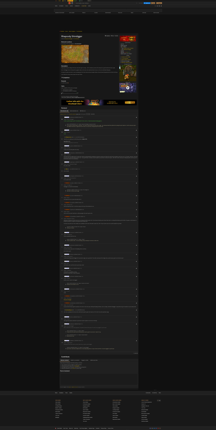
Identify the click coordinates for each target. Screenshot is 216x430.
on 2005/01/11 (75, 183)
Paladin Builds (144, 415)
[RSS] (160, 428)
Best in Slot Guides (116, 404)
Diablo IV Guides (144, 400)
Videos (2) (128, 82)
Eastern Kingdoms (72, 31)
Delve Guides (58, 404)
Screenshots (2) (127, 64)
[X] (152, 428)
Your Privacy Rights (83, 428)
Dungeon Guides (86, 405)
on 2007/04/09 (71, 124)
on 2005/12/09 (71, 283)
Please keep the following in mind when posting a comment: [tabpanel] (73, 374)
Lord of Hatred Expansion (146, 402)
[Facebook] (156, 428)
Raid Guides (57, 411)
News (56, 5)
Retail (65, 0)
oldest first (74, 114)
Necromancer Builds (145, 413)
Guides (71, 5)
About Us (71, 428)
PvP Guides (115, 413)
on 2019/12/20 (78, 137)
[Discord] (150, 428)
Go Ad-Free (84, 5)
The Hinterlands (79, 31)
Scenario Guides (86, 415)
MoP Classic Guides (87, 400)
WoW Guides (58, 400)
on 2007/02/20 (76, 175)
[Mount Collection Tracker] (99, 102)
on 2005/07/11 (78, 216)
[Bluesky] (154, 428)
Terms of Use (110, 428)
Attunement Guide (116, 402)
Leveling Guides (58, 405)
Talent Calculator (58, 413)
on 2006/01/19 (73, 189)
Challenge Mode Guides (87, 417)
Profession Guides (59, 409)
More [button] (89, 5)
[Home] (61, 3)
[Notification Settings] (157, 6)
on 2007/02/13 (73, 169)
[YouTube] (158, 428)
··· (84, 0)
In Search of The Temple (125, 56)
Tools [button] (66, 5)
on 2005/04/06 (75, 195)
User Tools (65, 428)
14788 (66, 169)
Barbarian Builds (144, 409)
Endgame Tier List (145, 405)
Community (77, 5)
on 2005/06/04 (77, 209)
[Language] (161, 6)
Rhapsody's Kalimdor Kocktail (126, 62)
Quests (66, 31)
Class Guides (58, 402)
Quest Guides (85, 409)
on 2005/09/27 (76, 117)
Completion (66, 77)
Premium (97, 428)
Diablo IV (90, 0)
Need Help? (59, 428)
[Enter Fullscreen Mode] (155, 6)
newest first (70, 114)
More (160, 392)
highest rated (78, 114)
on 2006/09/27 (75, 145)
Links (117, 35)
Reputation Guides (87, 411)
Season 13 (143, 404)
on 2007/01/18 (77, 295)
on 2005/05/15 (76, 202)
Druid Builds (143, 411)
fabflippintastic (68, 137)
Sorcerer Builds (144, 419)
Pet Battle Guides (86, 413)
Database (61, 5)
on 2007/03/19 (77, 303)
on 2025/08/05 (79, 309)
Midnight (57, 417)
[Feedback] (159, 6)
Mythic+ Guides (58, 407)
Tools (66, 392)
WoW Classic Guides (117, 400)
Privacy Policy (103, 428)
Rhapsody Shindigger (127, 49)
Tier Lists (57, 415)
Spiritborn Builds (144, 421)
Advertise (76, 428)
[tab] (64, 111)
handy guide (77, 365)
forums (73, 368)
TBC (76, 0)
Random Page (91, 428)
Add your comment (63, 114)
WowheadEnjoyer (68, 309)
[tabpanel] (99, 233)
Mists (81, 0)
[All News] (56, 1)
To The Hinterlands (124, 58)
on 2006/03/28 (77, 152)
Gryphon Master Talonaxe (128, 48)
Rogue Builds (144, 417)
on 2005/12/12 (72, 226)
